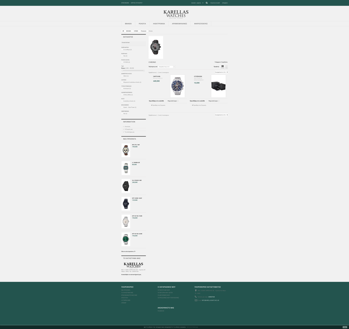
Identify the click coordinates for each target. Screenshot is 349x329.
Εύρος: (123, 68)
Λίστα (226, 67)
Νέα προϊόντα (129, 139)
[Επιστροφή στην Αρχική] (123, 31)
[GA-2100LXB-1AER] (125, 186)
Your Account (215, 3)
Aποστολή (127, 126)
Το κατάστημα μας (129, 132)
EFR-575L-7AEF (136, 145)
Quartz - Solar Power (130, 107)
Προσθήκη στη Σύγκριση (158, 105)
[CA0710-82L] (177, 86)
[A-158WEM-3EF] (125, 168)
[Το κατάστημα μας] (133, 265)
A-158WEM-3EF (136, 162)
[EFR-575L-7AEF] (125, 150)
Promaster (143, 31)
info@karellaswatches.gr (210, 300)
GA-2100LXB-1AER (137, 180)
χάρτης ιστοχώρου (136, 3)
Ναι (125, 113)
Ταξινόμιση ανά (153, 66)
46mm (126, 76)
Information (129, 122)
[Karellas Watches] (174, 14)
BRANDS (128, 24)
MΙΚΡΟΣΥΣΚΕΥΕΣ (201, 24)
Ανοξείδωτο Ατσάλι (129, 101)
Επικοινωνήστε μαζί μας (129, 295)
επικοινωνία (125, 3)
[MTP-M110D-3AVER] (125, 239)
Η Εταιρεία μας (128, 129)
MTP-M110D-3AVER (137, 234)
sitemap (123, 303)
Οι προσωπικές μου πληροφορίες (168, 298)
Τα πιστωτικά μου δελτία (165, 292)
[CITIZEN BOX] (218, 86)
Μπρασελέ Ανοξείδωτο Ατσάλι (132, 82)
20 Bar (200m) (128, 95)
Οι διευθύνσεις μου (164, 295)
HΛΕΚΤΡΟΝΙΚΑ (159, 24)
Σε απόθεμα (128, 49)
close (344, 327)
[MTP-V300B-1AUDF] (125, 204)
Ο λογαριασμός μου (166, 287)
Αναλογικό (127, 88)
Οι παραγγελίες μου (164, 290)
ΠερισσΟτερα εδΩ (192, 327)
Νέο (125, 56)
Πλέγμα (222, 67)
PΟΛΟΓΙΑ (142, 24)
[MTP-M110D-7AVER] (125, 221)
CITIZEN (136, 31)
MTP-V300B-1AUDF (137, 198)
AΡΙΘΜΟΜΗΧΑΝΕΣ (179, 24)
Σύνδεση (225, 3)
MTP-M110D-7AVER (137, 216)
